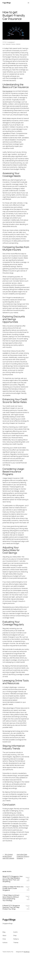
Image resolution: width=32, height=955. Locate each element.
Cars (4, 44)
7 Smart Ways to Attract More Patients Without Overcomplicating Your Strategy (11, 897)
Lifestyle (18, 44)
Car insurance (7, 91)
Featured (8, 44)
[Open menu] (28, 3)
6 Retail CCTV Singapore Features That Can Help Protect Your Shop (11, 907)
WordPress (26, 951)
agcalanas (11, 42)
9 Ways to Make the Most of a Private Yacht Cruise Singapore (13, 888)
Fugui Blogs (7, 3)
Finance (13, 44)
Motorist (15, 826)
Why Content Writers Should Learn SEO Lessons (8, 856)
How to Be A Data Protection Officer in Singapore (23, 856)
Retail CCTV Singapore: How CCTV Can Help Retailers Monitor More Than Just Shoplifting (12, 878)
